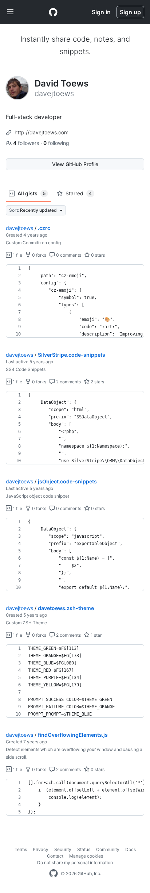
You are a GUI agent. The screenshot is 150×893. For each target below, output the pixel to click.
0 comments (68, 255)
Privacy (40, 849)
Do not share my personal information (75, 862)
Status (83, 849)
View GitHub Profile (75, 164)
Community (107, 849)
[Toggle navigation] (10, 12)
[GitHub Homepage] (53, 873)
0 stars (97, 255)
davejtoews (19, 228)
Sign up (130, 12)
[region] (75, 301)
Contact (55, 856)
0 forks (38, 255)
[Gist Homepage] (53, 12)
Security (62, 849)
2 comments (68, 381)
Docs (130, 849)
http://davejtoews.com (41, 132)
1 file (17, 255)
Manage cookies (86, 856)
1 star (96, 635)
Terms (21, 849)
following (56, 143)
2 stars (97, 381)
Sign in (101, 12)
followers (26, 143)
